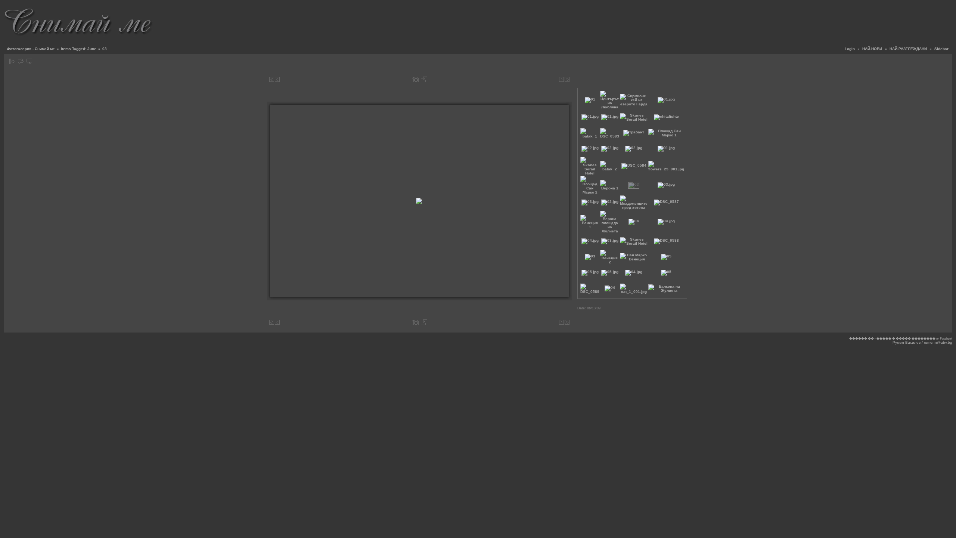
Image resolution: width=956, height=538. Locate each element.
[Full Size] (424, 79)
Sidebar (941, 49)
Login (850, 49)
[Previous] (277, 79)
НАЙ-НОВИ (872, 49)
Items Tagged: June (78, 49)
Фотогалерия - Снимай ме (31, 49)
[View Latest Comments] (21, 61)
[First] (271, 79)
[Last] (567, 79)
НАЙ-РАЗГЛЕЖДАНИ (908, 49)
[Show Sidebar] (12, 61)
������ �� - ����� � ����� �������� (892, 338)
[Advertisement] (816, 20)
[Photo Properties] (415, 79)
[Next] (561, 79)
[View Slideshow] (29, 61)
